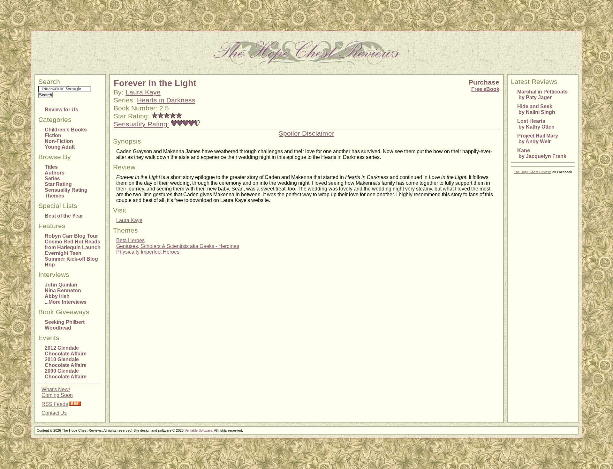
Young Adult (60, 147)
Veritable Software (198, 430)
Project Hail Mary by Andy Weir (537, 138)
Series (52, 178)
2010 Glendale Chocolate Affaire (66, 362)
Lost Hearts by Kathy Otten (536, 124)
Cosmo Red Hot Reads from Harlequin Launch (73, 244)
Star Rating (58, 184)
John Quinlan (61, 284)
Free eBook (485, 89)
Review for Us (61, 109)
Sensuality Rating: (141, 124)
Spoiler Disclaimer (306, 133)
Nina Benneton (63, 290)
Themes (54, 195)
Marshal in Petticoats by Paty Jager (542, 94)
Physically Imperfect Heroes (147, 252)
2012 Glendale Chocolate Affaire (66, 350)
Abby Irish (57, 296)
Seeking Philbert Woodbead (65, 325)
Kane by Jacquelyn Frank (541, 153)
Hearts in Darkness (166, 100)
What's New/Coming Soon (57, 392)
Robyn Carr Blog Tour (71, 236)
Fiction (53, 135)
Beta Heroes (130, 240)
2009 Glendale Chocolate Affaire (66, 373)
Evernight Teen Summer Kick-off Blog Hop (71, 258)
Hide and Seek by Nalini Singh (536, 109)
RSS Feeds (55, 404)
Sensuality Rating (66, 190)
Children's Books (66, 129)
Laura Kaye (143, 92)
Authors (54, 172)
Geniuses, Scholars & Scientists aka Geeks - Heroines (177, 246)
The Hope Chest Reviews (532, 172)
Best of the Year (64, 216)
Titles (51, 167)
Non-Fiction (59, 141)
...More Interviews (66, 302)
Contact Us (54, 413)
